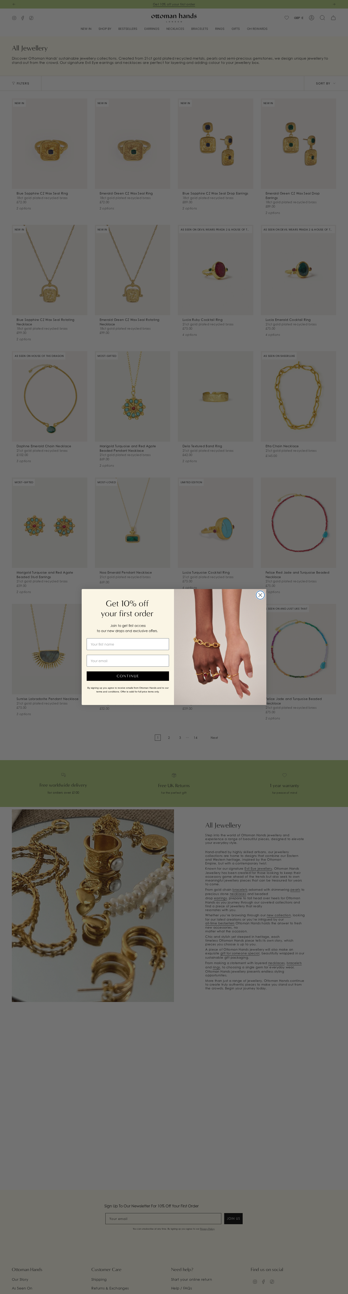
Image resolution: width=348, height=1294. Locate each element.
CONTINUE (128, 676)
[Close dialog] (260, 595)
